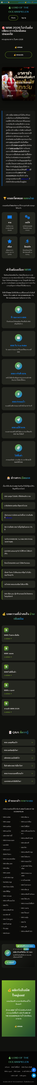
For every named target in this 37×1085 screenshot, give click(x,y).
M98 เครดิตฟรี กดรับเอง (28, 894)
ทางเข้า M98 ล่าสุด (8, 877)
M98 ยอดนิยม (7, 826)
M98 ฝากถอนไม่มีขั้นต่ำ (27, 903)
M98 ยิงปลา (6, 933)
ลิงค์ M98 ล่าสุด (7, 882)
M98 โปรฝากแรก (26, 885)
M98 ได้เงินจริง (25, 899)
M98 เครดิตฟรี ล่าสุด (27, 852)
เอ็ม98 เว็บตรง (7, 854)
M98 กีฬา (24, 847)
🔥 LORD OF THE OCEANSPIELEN (18, 9)
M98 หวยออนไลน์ (26, 861)
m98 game (9, 517)
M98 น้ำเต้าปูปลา (8, 919)
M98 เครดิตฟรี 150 (8, 910)
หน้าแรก (7, 1067)
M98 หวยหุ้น (24, 917)
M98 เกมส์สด (6, 817)
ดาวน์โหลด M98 (25, 880)
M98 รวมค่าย (25, 908)
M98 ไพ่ (23, 922)
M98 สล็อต (6, 868)
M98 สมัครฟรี (25, 843)
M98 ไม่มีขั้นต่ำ (25, 826)
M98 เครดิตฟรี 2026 (27, 838)
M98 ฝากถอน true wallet (26, 874)
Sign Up (23, 18)
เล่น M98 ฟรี (6, 914)
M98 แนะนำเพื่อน (26, 822)
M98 (27, 170)
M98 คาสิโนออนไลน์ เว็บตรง (28, 832)
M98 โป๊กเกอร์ (25, 913)
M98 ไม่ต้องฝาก (25, 857)
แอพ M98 (6, 845)
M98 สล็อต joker (8, 863)
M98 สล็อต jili (25, 889)
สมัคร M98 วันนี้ (7, 835)
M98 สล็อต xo (25, 817)
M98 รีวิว (5, 905)
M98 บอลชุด (6, 822)
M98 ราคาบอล (7, 896)
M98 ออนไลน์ (7, 831)
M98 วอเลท (17, 1071)
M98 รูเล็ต (24, 926)
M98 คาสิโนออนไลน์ (9, 900)
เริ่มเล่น (13, 18)
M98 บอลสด (6, 873)
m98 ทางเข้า (25, 179)
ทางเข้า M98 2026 (27, 1071)
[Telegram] (34, 1075)
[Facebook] (34, 1070)
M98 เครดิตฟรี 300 (26, 931)
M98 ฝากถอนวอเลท (8, 840)
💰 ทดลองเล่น (18, 55)
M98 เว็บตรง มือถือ (8, 887)
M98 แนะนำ (6, 849)
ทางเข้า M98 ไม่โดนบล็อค (26, 867)
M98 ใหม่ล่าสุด (7, 924)
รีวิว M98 (5, 928)
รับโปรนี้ (11, 962)
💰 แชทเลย (18, 47)
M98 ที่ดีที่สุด (6, 891)
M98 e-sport (8, 1071)
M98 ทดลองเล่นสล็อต (9, 859)
